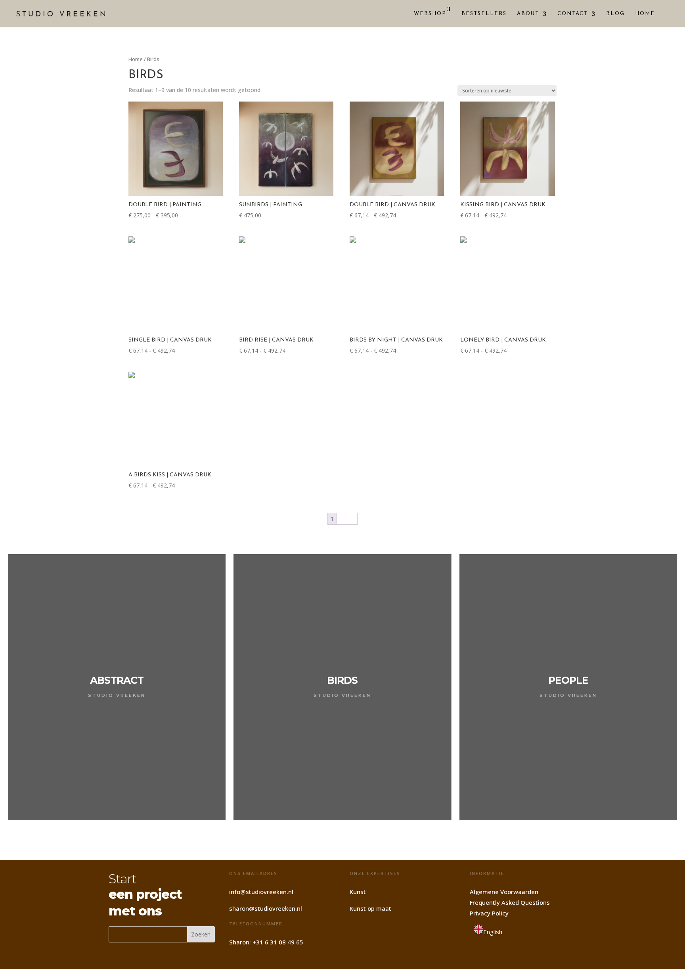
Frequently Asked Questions (510, 902)
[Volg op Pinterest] (379, 930)
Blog (615, 13)
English (492, 932)
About (528, 13)
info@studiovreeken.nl (261, 892)
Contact (572, 13)
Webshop (430, 13)
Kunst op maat (370, 908)
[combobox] (488, 931)
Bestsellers (484, 13)
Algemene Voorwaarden (504, 892)
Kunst (358, 892)
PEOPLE (568, 680)
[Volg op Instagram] (359, 930)
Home (645, 13)
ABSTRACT (117, 680)
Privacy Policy (489, 913)
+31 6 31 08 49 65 (278, 942)
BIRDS (342, 680)
